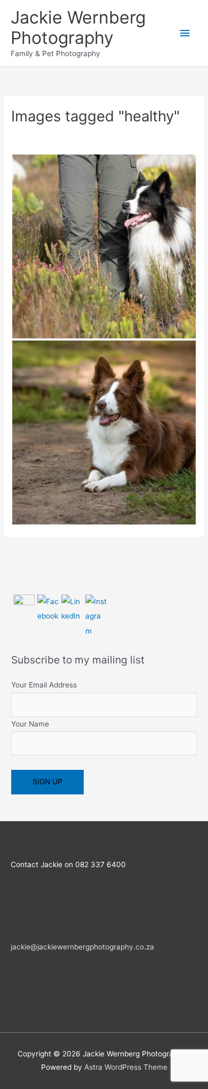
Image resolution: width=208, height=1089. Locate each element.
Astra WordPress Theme (125, 1067)
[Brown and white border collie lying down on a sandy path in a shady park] (104, 432)
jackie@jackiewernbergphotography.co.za (82, 947)
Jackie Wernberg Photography (78, 27)
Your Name (30, 724)
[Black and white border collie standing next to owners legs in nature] (104, 246)
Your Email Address (44, 685)
